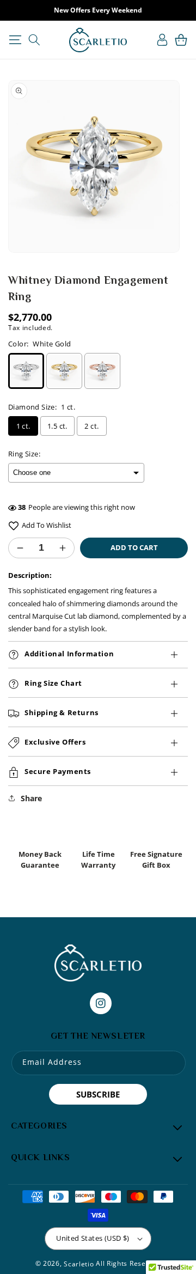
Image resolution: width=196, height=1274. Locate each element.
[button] (15, 40)
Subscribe (98, 1094)
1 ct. (23, 426)
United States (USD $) (92, 1238)
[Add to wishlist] (13, 525)
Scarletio (79, 1264)
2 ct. (91, 426)
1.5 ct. (57, 426)
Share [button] (31, 798)
